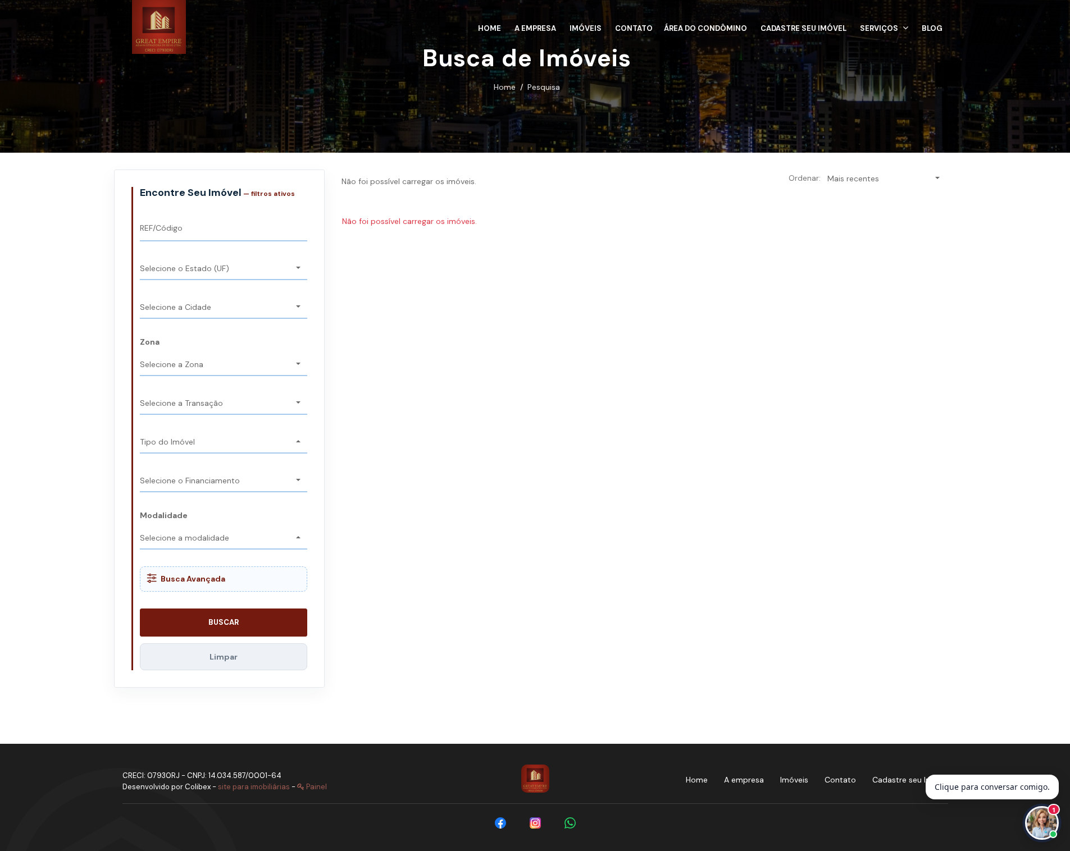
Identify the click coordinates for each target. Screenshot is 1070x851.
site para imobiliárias (254, 786)
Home (505, 87)
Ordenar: (805, 178)
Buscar (223, 622)
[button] (884, 27)
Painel (315, 786)
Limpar (224, 657)
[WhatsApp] (570, 823)
